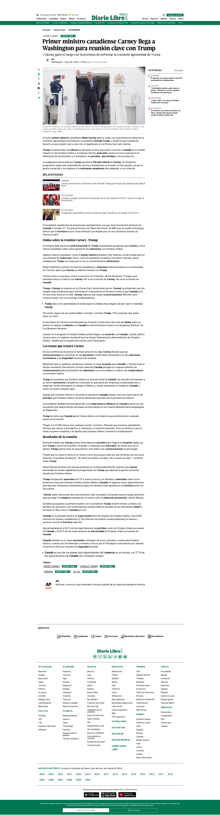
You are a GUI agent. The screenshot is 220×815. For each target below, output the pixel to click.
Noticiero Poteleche (145, 699)
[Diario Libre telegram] (115, 657)
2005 (78, 779)
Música (90, 671)
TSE (40, 723)
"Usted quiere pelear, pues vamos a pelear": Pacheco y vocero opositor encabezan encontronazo (165, 90)
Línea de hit (117, 706)
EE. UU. (76, 571)
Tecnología (68, 726)
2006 (69, 779)
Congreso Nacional (46, 726)
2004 (87, 779)
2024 (41, 774)
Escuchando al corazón (93, 737)
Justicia (42, 685)
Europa (139, 733)
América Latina (143, 723)
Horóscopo (166, 723)
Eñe (89, 722)
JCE (40, 719)
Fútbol (115, 675)
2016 (115, 774)
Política (63, 19)
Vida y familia (93, 719)
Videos (181, 19)
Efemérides (166, 712)
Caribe (139, 754)
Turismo (66, 675)
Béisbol (115, 678)
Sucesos (42, 692)
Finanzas (67, 671)
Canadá (65, 180)
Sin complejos (93, 729)
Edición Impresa (121, 740)
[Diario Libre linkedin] (110, 657)
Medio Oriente (142, 740)
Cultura (90, 678)
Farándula (91, 682)
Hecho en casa (167, 696)
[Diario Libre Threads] (120, 657)
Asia (138, 743)
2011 (161, 774)
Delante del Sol (143, 675)
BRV (114, 713)
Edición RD (118, 733)
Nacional (42, 671)
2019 (87, 774)
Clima (65, 723)
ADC (138, 671)
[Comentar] (39, 88)
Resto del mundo (144, 757)
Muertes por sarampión (166, 23)
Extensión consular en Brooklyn (143, 23)
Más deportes (118, 699)
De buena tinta (143, 685)
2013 (142, 774)
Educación (43, 678)
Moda (89, 685)
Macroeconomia (70, 706)
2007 (60, 779)
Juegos (164, 726)
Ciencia (66, 719)
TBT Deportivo (118, 717)
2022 (60, 774)
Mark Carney (52, 566)
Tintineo (140, 678)
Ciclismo (116, 689)
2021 (69, 774)
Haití (138, 726)
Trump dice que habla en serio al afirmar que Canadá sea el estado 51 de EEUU (100, 213)
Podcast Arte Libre (95, 703)
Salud (40, 682)
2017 (106, 774)
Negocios (67, 685)
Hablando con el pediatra (94, 711)
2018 (96, 774)
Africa (139, 747)
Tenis (114, 692)
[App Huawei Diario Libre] (127, 794)
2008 (51, 779)
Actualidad (53, 19)
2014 (133, 774)
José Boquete (44, 703)
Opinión (163, 19)
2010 (170, 774)
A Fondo (41, 696)
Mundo (72, 19)
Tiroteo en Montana (59, 23)
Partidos (42, 716)
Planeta (172, 19)
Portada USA (100, 23)
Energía (66, 689)
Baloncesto (117, 671)
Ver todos (179, 70)
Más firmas (141, 710)
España (139, 730)
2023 (51, 774)
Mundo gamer (167, 699)
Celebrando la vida (95, 726)
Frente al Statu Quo (145, 692)
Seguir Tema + (68, 36)
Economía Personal (96, 742)
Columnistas (142, 703)
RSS (163, 719)
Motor (114, 682)
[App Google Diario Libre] (91, 794)
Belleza (90, 689)
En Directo (141, 689)
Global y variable (70, 703)
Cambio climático (71, 738)
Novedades (92, 699)
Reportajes (43, 706)
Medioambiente (70, 716)
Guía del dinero (167, 703)
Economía (81, 19)
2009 (41, 779)
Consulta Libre (93, 745)
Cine (89, 675)
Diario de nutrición (95, 715)
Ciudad (41, 675)
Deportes (154, 19)
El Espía (139, 696)
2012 (151, 774)
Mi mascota (92, 706)
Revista (145, 19)
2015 (124, 774)
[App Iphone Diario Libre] (108, 794)
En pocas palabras (95, 733)
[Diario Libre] (110, 16)
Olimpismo (117, 696)
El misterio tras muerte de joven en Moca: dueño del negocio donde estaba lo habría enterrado (165, 113)
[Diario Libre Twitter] (105, 657)
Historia (66, 730)
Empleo (66, 682)
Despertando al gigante (70, 734)
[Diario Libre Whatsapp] (125, 657)
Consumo (67, 692)
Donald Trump (89, 566)
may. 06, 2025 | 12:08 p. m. (78, 62)
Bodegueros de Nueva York (117, 23)
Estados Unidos (143, 719)
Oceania (140, 750)
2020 (78, 774)
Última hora (119, 721)
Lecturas (140, 706)
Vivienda (66, 696)
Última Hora (41, 19)
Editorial (140, 682)
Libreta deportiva (119, 710)
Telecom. (67, 699)
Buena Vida (92, 692)
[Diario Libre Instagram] (100, 657)
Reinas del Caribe (42, 23)
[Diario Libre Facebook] (95, 657)
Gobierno (42, 730)
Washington (57, 62)
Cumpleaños (166, 716)
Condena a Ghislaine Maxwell (81, 23)
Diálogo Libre (44, 699)
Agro (65, 678)
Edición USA (59, 29)
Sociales (91, 696)
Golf (114, 685)
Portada (46, 29)
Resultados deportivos (122, 703)
